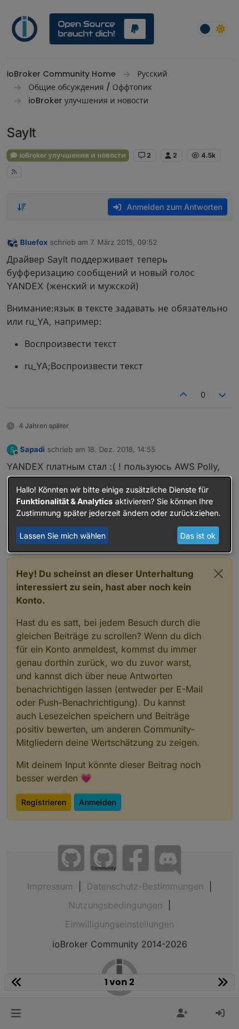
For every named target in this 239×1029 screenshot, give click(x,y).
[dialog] (119, 515)
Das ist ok (198, 535)
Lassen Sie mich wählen (62, 535)
